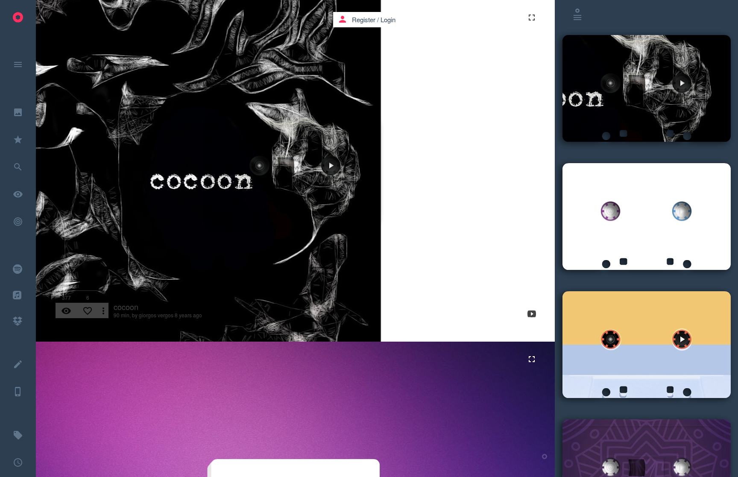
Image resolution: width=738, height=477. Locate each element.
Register (363, 19)
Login (388, 19)
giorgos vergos (156, 315)
